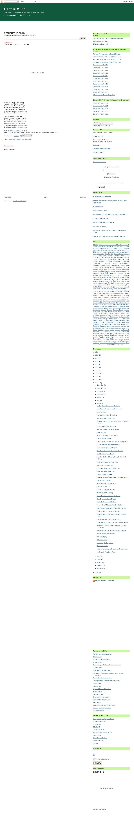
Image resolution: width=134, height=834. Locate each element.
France (113, 279)
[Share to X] (27, 135)
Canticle (109, 255)
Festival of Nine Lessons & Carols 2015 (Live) (107, 54)
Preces (104, 320)
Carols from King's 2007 (100, 81)
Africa (99, 246)
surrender (121, 335)
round (118, 326)
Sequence (96, 331)
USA (122, 341)
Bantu (115, 250)
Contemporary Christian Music (120, 265)
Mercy (106, 308)
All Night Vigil (121, 246)
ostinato (108, 315)
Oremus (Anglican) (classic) (101, 697)
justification (121, 293)
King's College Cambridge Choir (102, 732)
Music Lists (111, 311)
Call (112, 254)
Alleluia (127, 246)
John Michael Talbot (99, 293)
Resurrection (98, 326)
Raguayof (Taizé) (98, 740)
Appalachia (110, 248)
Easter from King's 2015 (100, 103)
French (118, 279)
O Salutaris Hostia (102, 546)
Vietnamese (110, 343)
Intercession (117, 288)
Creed (117, 267)
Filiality (117, 277)
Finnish (95, 279)
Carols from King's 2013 (100, 70)
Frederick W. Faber (13, 130)
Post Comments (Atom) (20, 201)
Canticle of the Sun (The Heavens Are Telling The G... (113, 441)
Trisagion (95, 341)
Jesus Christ (28, 139)
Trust (109, 341)
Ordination (96, 315)
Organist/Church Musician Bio (102, 148)
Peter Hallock (114, 317)
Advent (95, 245)
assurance (101, 250)
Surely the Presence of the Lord (106, 502)
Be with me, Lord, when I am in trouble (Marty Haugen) (108, 236)
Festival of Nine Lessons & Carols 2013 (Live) (107, 59)
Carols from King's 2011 (100, 76)
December (100, 385)
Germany (101, 281)
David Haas (103, 269)
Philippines (122, 317)
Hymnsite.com (97, 691)
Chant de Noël (97, 662)
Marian (101, 304)
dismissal (95, 271)
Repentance (109, 324)
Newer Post (7, 197)
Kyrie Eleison (125, 295)
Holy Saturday (119, 285)
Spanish (109, 333)
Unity (118, 341)
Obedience (110, 313)
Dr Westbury (97, 724)
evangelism (120, 273)
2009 (97, 572)
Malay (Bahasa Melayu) (122, 302)
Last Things (121, 297)
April (98, 559)
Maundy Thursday (117, 306)
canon (104, 255)
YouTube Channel (98, 152)
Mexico (110, 308)
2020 (97, 352)
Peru (108, 317)
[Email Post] (21, 136)
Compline (107, 263)
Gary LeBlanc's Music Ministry (102, 678)
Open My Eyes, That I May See (106, 499)
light (101, 301)
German (95, 281)
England (18, 139)
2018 (97, 358)
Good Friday (120, 281)
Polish (115, 318)
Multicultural (96, 311)
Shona (120, 331)
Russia (116, 328)
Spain (104, 333)
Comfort (109, 261)
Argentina (120, 248)
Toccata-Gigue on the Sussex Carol (104, 705)
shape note (115, 331)
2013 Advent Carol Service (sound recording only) (108, 38)
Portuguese (126, 318)
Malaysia (95, 304)
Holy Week (97, 287)
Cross (124, 267)
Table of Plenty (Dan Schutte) (106, 533)
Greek (121, 283)
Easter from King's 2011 (100, 114)
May (98, 556)
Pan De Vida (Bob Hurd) (104, 480)
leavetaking (113, 299)
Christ (104, 259)
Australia (107, 250)
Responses (117, 324)
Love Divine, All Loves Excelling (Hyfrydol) (109, 409)
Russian (120, 328)
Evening (126, 273)
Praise (95, 321)
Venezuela (126, 341)
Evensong (106, 275)
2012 (97, 376)
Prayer (100, 320)
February (100, 565)
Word (108, 344)
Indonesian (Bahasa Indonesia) (103, 289)
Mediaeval (126, 306)
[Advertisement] (67, 25)
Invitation (123, 288)
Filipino (122, 277)
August (99, 397)
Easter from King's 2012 (100, 111)
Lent (128, 299)
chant (118, 257)
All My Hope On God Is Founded (106, 426)
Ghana (106, 281)
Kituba (119, 295)
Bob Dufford (125, 252)
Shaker (110, 331)
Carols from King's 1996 (100, 89)
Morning (109, 310)
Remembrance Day (98, 324)
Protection (118, 321)
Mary (124, 304)
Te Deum (120, 337)
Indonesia (126, 287)
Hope (113, 287)
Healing (109, 285)
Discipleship (125, 269)
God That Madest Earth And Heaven (108, 429)
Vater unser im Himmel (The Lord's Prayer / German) (112, 522)
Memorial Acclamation (98, 308)
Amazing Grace (101, 412)
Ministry (114, 308)
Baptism (119, 250)
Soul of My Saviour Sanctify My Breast (108, 496)
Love (100, 303)
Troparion (100, 341)
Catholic (100, 257)
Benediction (106, 252)
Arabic (115, 248)
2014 (97, 370)
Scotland (117, 330)
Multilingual (103, 311)
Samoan (107, 330)
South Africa (125, 331)
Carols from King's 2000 (100, 87)
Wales (116, 343)
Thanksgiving (97, 339)
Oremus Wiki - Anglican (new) (102, 700)
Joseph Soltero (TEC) (99, 730)
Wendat (95, 344)
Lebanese (119, 299)
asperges (95, 250)
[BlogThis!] (25, 135)
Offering (117, 313)
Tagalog (101, 337)
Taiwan (108, 337)
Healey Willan (102, 285)
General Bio (96, 145)
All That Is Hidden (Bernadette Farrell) (108, 445)
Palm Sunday (116, 315)
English (22, 139)
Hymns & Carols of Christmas (102, 689)
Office (127, 313)
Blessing (112, 252)
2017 (97, 361)
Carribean (127, 255)
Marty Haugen (117, 304)
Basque (124, 250)
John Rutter (109, 293)
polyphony (119, 318)
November (100, 388)
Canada (100, 255)
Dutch (99, 271)
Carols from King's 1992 (100, 92)
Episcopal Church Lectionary (102, 670)
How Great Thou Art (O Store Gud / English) (110, 451)
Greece (117, 283)
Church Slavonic (98, 261)
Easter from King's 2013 (100, 108)
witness (105, 344)
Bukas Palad (100, 254)
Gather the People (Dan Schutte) (101, 196)
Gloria (110, 281)
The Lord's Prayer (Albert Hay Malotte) (108, 511)
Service (106, 331)
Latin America (96, 299)
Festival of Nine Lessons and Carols (104, 277)
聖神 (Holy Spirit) (102, 537)
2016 (97, 364)
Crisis (120, 267)
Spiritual (114, 333)
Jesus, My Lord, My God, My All (106, 483)
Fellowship (126, 275)
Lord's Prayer (121, 300)
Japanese (113, 291)
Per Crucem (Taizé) (97, 206)
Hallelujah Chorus (102, 540)
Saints (95, 330)
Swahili (127, 335)
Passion (122, 315)
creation (112, 267)
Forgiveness (106, 279)
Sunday (106, 335)
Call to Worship (119, 254)
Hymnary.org (97, 686)
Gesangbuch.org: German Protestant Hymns (106, 680)
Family (116, 275)
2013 (97, 373)
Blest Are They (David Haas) (105, 454)
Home (45, 197)
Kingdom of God (113, 295)
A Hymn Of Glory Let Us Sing (106, 489)
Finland (127, 277)
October (99, 391)
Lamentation (105, 297)
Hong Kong (106, 287)
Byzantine (107, 254)
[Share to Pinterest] (31, 135)
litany (104, 300)
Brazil (94, 254)
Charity (122, 257)
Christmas (120, 259)
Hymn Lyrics (97, 683)
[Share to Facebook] (29, 135)
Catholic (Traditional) (110, 257)
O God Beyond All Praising (105, 493)
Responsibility (125, 324)
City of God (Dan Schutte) (104, 474)
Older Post (83, 197)
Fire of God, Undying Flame (105, 543)
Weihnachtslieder (98, 710)
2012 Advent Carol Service (101, 41)
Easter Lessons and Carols (114, 271)
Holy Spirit (126, 285)
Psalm (123, 321)
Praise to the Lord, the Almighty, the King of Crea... (112, 549)
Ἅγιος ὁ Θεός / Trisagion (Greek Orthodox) (109, 505)
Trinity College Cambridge (122, 339)
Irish (105, 291)
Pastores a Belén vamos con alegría (103, 222)
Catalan (95, 257)
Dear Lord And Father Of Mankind (107, 415)
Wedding (123, 343)
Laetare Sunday (97, 297)
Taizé (113, 337)
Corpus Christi (11, 139)
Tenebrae (127, 337)
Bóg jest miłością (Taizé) (99, 210)
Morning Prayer (118, 310)
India (121, 287)
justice (117, 293)
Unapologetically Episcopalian (102, 708)
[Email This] (23, 135)
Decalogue (118, 269)
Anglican (103, 248)
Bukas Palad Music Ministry (101, 659)
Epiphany (113, 273)
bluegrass (119, 252)
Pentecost (103, 317)
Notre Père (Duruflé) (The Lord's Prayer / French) (111, 530)
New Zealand (118, 311)
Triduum (106, 339)
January (99, 568)
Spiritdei (95, 743)
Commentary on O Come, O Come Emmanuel (107, 665)
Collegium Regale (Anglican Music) (103, 719)
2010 (97, 383)
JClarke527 (96, 727)
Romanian (114, 326)
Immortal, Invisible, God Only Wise (107, 462)
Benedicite (99, 252)
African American (106, 246)
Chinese (100, 259)
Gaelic (127, 279)
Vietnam (104, 343)
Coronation (96, 267)
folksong (99, 279)
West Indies (100, 344)
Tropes (105, 341)
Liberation (96, 300)
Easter (103, 271)
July (98, 400)
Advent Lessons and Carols (107, 245)
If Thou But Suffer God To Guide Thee (108, 468)
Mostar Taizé (97, 735)
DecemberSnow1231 (99, 721)
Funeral (123, 279)
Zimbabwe (117, 344)
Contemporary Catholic (101, 265)
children (127, 257)
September (100, 394)
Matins (110, 306)
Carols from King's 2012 (100, 73)
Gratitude (111, 283)
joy (114, 293)
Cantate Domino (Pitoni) (104, 438)
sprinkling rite (121, 333)
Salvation (100, 330)
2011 (97, 379)
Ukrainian (113, 341)
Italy (108, 291)
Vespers (99, 343)
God (114, 281)
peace (127, 315)
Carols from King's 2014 (100, 67)
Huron (117, 287)
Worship (112, 344)
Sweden (95, 337)
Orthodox (102, 315)
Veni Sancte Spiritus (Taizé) (100, 218)
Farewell (120, 275)
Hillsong (113, 285)
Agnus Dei (115, 246)
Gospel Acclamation (98, 283)
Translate (107, 125)
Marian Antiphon (108, 304)
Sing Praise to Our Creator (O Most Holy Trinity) (111, 508)
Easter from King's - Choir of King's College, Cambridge (108, 214)
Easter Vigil (125, 271)
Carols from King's (118, 255)
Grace (105, 283)
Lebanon (124, 299)
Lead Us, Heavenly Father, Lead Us (107, 435)
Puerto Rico (121, 322)
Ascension (126, 248)
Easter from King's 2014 (100, 106)
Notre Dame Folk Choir (100, 738)
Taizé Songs (97, 702)
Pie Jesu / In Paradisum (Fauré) (106, 552)
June (98, 403)
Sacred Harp (125, 328)
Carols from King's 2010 (100, 78)
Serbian (101, 331)
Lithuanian (108, 300)
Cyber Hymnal (97, 667)
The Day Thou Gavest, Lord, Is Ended (108, 406)
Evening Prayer (98, 275)
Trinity (112, 339)
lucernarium (105, 302)
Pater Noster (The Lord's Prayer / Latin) (108, 519)
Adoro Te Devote (102, 486)
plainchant (109, 319)
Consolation (124, 263)
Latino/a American (105, 299)
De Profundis (111, 269)
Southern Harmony (97, 333)
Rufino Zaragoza (109, 328)
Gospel (127, 281)
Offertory (123, 313)
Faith (112, 275)
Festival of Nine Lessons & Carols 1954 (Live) (107, 62)
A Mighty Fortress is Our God (105, 471)
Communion (125, 261)
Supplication (113, 335)
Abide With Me (101, 432)
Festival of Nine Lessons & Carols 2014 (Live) (107, 57)
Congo (115, 263)
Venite (95, 343)
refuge (127, 322)
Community (96, 263)
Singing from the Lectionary (104, 580)
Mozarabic (126, 310)
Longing (114, 300)
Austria (111, 250)
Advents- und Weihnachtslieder (102, 654)
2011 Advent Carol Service (101, 44)
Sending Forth (125, 330)
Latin (127, 297)
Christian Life (111, 259)
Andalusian (96, 248)
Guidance (126, 283)
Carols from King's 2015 (100, 65)
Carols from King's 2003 (100, 84)
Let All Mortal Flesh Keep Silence (107, 448)
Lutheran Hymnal (98, 694)
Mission (103, 310)
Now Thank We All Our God (105, 465)
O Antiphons (103, 313)
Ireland (101, 291)
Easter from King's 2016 (99, 226)
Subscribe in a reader (99, 162)
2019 (97, 355)
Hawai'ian (95, 285)
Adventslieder (97, 657)
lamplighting (113, 297)
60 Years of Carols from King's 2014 (104, 95)
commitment (116, 261)
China (95, 259)
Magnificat (112, 302)
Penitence (96, 317)
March (99, 562)
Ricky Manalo (107, 326)
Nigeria (124, 311)
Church (127, 259)
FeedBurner (115, 177)
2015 (97, 367)
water (119, 343)
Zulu (122, 344)
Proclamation (110, 321)
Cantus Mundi (15, 9)
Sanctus (112, 330)
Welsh (127, 343)
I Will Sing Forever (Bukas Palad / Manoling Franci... (113, 477)
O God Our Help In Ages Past (106, 418)
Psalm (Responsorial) (108, 322)
